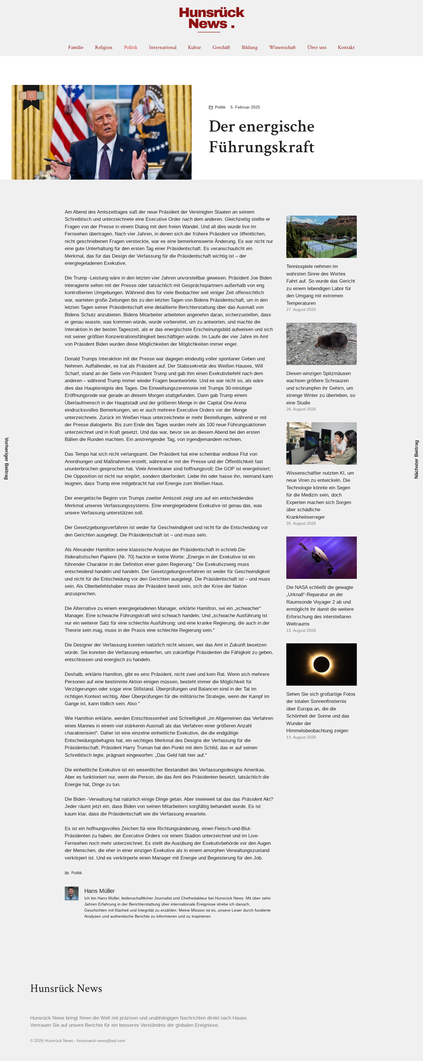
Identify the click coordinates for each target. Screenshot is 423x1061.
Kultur (194, 47)
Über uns (316, 47)
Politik (131, 47)
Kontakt (346, 47)
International (162, 47)
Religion (104, 47)
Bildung (250, 47)
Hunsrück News (66, 988)
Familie (75, 47)
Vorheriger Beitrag (6, 459)
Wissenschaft (282, 47)
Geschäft (221, 47)
